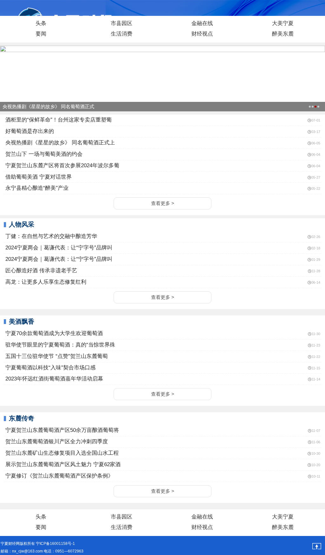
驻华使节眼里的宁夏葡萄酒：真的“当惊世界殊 (59, 345)
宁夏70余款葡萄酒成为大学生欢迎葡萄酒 (53, 333)
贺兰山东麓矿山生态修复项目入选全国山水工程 (61, 453)
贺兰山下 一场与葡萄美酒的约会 (43, 154)
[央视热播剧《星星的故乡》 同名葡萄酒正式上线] (162, 48)
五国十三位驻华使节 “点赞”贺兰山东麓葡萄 (56, 356)
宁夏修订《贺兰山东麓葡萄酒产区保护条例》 (58, 476)
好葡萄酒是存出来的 (29, 131)
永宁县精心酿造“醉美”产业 (36, 188)
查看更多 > (162, 203)
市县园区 (121, 23)
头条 (41, 23)
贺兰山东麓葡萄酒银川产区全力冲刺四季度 (56, 442)
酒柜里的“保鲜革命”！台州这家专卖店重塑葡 (58, 120)
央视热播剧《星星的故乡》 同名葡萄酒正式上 (59, 143)
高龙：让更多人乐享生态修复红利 (45, 282)
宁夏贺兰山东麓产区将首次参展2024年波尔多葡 (61, 165)
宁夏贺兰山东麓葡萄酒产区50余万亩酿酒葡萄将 (61, 430)
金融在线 (202, 23)
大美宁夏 (283, 23)
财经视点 (202, 34)
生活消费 (121, 34)
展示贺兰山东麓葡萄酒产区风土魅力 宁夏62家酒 (62, 464)
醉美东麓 (283, 34)
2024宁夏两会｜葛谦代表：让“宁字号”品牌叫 (58, 248)
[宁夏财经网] (15, 8)
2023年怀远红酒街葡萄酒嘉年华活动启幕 (53, 379)
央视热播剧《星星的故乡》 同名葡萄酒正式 (48, 106)
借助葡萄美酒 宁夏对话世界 (38, 177)
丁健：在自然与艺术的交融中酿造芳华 (50, 236)
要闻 (41, 34)
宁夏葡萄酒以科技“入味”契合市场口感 (50, 368)
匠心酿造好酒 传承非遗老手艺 (40, 271)
